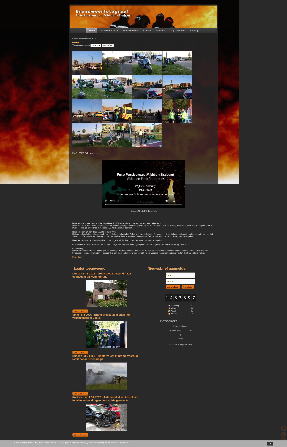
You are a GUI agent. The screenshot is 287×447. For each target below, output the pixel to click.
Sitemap (194, 30)
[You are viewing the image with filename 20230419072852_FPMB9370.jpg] (147, 63)
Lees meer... (80, 311)
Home (92, 30)
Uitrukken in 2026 (109, 30)
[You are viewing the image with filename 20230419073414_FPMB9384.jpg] (117, 87)
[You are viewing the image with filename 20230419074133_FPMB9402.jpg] (87, 135)
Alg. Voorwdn (178, 30)
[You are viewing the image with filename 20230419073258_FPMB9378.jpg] (177, 63)
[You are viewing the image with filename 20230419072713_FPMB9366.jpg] (117, 63)
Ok (270, 444)
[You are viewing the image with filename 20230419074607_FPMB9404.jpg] (117, 135)
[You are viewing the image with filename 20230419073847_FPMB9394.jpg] (117, 111)
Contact (147, 30)
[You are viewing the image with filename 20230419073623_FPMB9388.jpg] (177, 87)
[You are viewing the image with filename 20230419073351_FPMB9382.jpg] (87, 87)
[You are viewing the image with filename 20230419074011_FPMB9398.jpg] (177, 111)
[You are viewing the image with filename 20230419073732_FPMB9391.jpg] (87, 111)
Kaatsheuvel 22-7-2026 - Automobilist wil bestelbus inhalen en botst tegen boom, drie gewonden (105, 399)
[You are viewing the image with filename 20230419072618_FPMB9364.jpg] (87, 63)
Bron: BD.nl (77, 257)
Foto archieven (130, 30)
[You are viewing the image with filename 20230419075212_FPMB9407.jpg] (147, 135)
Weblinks (161, 30)
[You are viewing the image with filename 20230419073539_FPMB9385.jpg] (147, 87)
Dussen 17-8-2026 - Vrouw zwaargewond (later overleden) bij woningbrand (101, 275)
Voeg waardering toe (81, 45)
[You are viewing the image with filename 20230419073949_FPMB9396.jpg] (147, 111)
